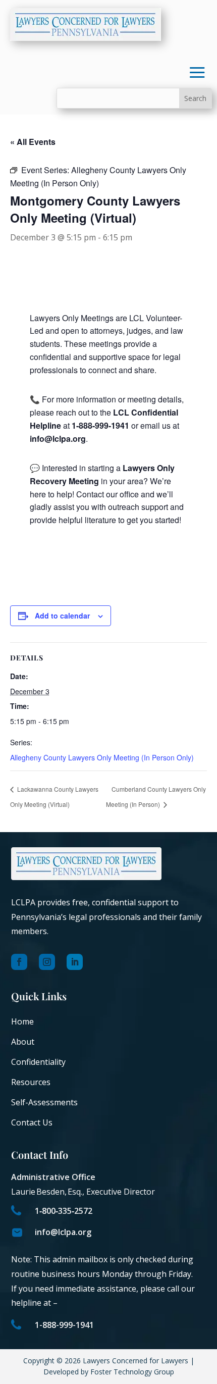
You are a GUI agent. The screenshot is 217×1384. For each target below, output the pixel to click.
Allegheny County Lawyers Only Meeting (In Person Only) (102, 757)
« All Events (33, 141)
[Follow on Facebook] (19, 962)
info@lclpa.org (63, 1232)
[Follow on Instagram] (47, 962)
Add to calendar (62, 615)
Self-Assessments (44, 1102)
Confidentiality (38, 1061)
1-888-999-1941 (64, 1324)
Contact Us (31, 1122)
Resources (30, 1082)
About (22, 1041)
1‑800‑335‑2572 (63, 1210)
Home (22, 1021)
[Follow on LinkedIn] (75, 962)
